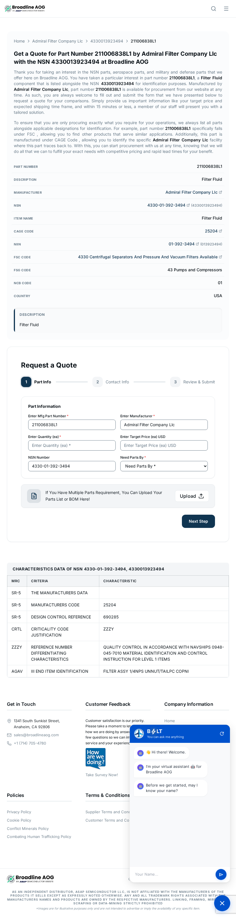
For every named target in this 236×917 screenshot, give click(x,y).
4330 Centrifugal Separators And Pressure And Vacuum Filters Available (148, 256)
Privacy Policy (19, 812)
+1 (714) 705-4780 (30, 743)
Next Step (198, 521)
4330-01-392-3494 (166, 205)
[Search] (213, 8)
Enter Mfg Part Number (48, 416)
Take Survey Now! (101, 774)
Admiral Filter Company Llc (57, 41)
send (221, 875)
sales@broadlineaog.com (36, 735)
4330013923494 (106, 41)
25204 (211, 230)
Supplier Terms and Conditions (112, 812)
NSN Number (39, 457)
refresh (222, 733)
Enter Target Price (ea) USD (142, 437)
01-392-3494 (182, 243)
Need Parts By (133, 457)
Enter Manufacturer (137, 416)
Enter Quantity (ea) (44, 437)
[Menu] (226, 8)
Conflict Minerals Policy (28, 828)
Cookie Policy (19, 820)
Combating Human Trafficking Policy (39, 836)
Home (19, 41)
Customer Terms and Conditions (114, 820)
